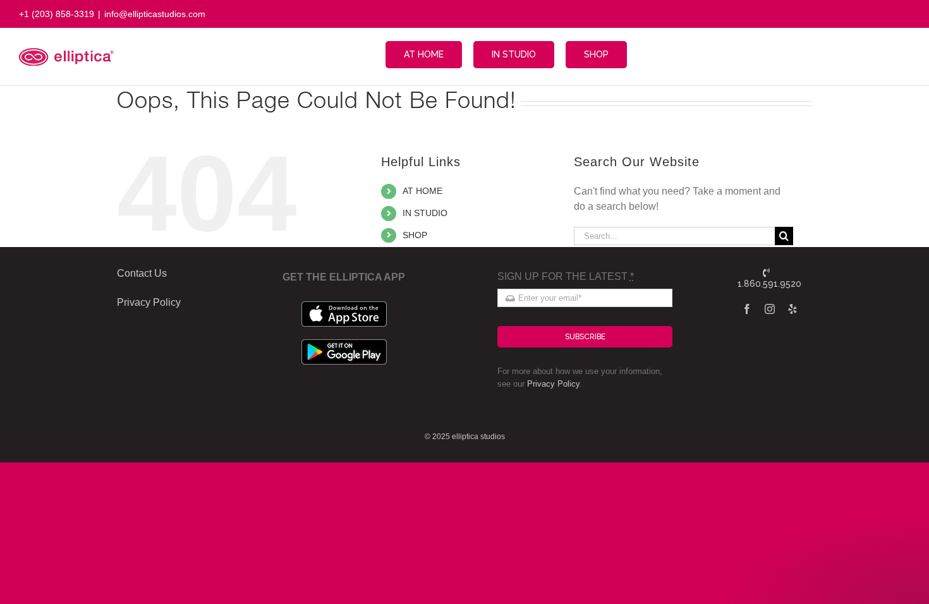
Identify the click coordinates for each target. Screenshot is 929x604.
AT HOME (422, 191)
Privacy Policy (553, 384)
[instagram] (770, 309)
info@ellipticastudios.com (154, 14)
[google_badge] (344, 344)
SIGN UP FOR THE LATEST (565, 276)
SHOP (415, 235)
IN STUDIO (425, 213)
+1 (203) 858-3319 (56, 14)
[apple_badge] (344, 306)
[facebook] (747, 309)
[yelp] (792, 309)
